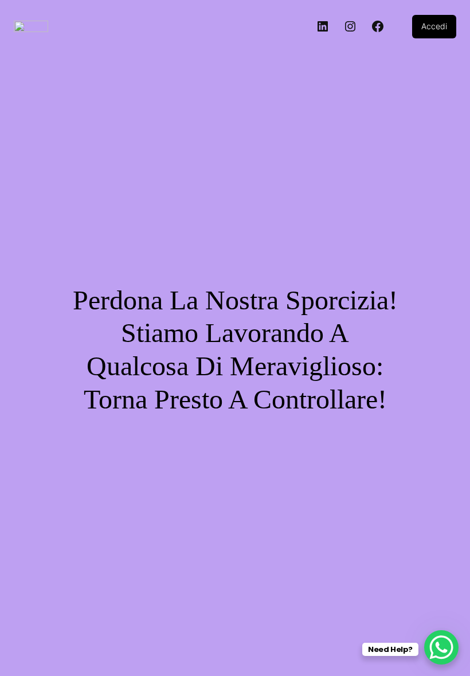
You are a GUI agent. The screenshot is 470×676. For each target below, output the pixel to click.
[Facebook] (378, 26)
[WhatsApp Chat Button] (441, 647)
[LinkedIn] (323, 26)
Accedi (434, 26)
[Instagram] (350, 26)
